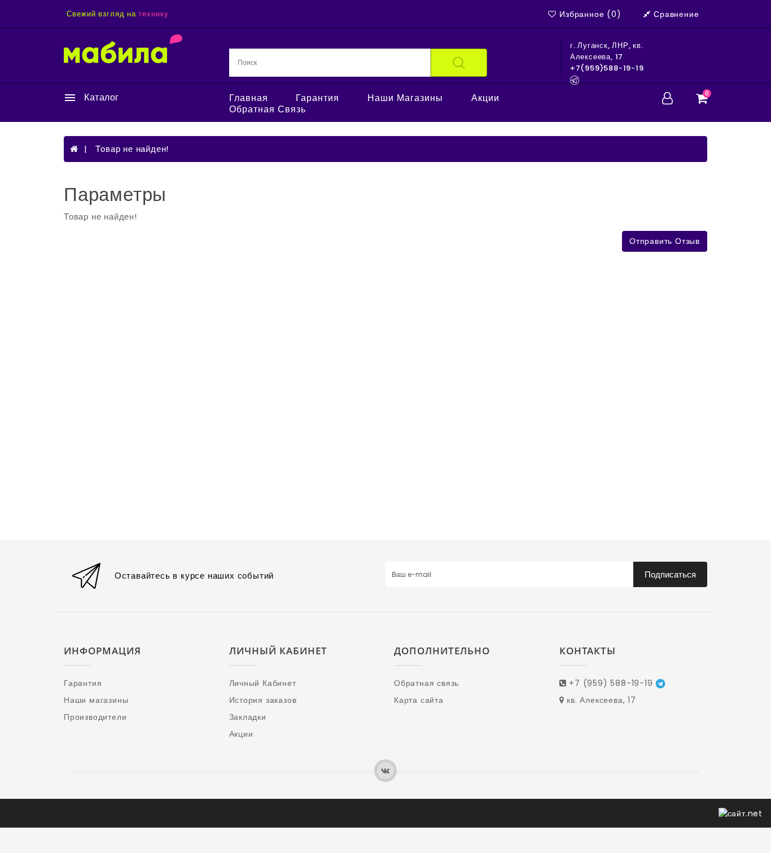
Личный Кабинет (262, 683)
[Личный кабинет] (667, 98)
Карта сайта (419, 700)
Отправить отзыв (664, 241)
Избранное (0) (590, 14)
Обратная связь (267, 109)
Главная (248, 98)
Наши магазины (405, 98)
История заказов (263, 700)
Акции (485, 98)
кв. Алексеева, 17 (600, 700)
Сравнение (676, 14)
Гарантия (317, 98)
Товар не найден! (132, 149)
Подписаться (670, 574)
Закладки (247, 717)
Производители (95, 717)
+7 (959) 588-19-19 (610, 683)
